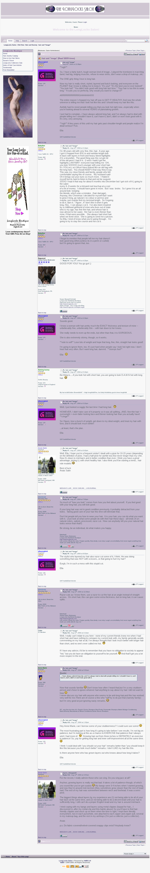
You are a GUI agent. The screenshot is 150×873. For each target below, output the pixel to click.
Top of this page (23, 856)
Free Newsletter (9, 70)
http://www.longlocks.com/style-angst (72, 307)
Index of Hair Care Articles (12, 65)
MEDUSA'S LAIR (65, 488)
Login (85, 22)
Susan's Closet (8, 60)
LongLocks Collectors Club (12, 63)
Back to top (42, 142)
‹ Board (13, 856)
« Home (7, 856)
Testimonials (7, 67)
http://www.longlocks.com (68, 304)
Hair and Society (31, 45)
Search (24, 41)
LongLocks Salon (10, 45)
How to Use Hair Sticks (11, 58)
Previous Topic (131, 50)
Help (17, 41)
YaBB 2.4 (87, 861)
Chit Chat (21, 45)
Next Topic (140, 50)
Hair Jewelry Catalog (10, 56)
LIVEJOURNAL (91, 488)
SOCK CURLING (78, 488)
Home (10, 41)
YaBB (62, 862)
